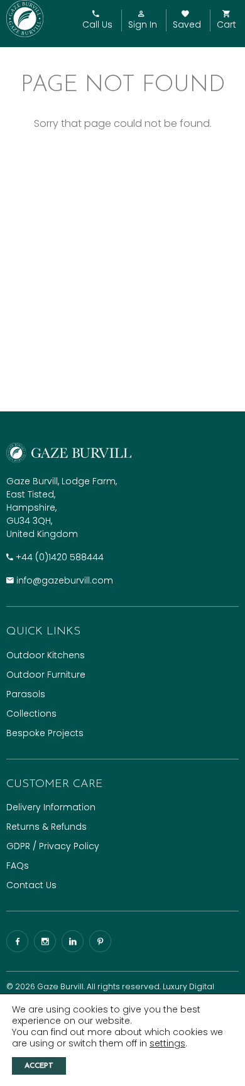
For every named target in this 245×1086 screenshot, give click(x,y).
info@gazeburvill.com (64, 580)
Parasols (25, 694)
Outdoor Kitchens (45, 655)
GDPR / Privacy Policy (52, 846)
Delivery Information (50, 807)
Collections (31, 713)
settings (167, 1043)
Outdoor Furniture (45, 674)
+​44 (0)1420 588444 (60, 557)
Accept (38, 1066)
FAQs (17, 865)
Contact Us (31, 885)
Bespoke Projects (45, 733)
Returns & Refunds (46, 826)
